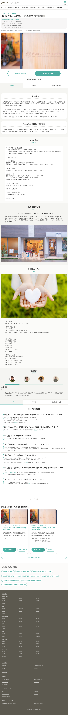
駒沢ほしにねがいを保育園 (11, 19)
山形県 (37, 601)
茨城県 (20, 611)
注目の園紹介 (5, 684)
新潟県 (3, 618)
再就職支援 (36, 682)
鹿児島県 (4, 656)
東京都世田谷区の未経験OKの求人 (11, 580)
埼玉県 (37, 608)
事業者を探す (5, 672)
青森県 (20, 598)
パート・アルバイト (38, 665)
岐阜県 (20, 626)
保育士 (3, 668)
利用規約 (36, 691)
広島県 (3, 643)
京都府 (37, 633)
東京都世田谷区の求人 (8, 571)
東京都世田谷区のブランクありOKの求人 (31, 580)
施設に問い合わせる (20, 73)
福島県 (3, 603)
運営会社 (36, 694)
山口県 (20, 643)
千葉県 (3, 611)
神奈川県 (21, 608)
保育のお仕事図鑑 (38, 679)
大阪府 (3, 633)
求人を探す (4, 663)
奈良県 (20, 636)
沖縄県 (20, 656)
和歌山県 (38, 636)
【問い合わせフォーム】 (10, 472)
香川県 (3, 646)
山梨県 (20, 621)
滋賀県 (3, 636)
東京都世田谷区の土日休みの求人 (50, 576)
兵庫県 (20, 633)
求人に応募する (9, 550)
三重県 (3, 628)
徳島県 (37, 643)
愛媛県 (20, 646)
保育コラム (4, 676)
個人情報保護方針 (6, 696)
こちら (15, 422)
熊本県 (3, 654)
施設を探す (4, 594)
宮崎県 (37, 654)
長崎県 (37, 651)
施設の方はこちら (38, 703)
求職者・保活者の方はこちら (8, 703)
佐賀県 (20, 651)
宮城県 (3, 601)
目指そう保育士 (5, 679)
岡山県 (37, 641)
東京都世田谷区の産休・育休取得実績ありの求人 (14, 584)
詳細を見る (22, 550)
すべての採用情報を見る (34, 557)
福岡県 (3, 651)
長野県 (37, 621)
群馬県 (3, 613)
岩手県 (37, 598)
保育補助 (36, 668)
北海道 (3, 598)
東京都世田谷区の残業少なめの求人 (11, 576)
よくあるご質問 (5, 694)
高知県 (37, 646)
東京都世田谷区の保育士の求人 (22, 571)
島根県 (20, 641)
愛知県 (3, 626)
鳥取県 (3, 641)
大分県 (20, 654)
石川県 (37, 618)
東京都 (3, 608)
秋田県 (20, 601)
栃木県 (37, 611)
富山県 (20, 618)
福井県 (3, 621)
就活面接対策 (5, 682)
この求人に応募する (47, 73)
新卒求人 (4, 665)
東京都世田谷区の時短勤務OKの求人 (30, 576)
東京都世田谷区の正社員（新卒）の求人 (42, 571)
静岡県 (37, 626)
